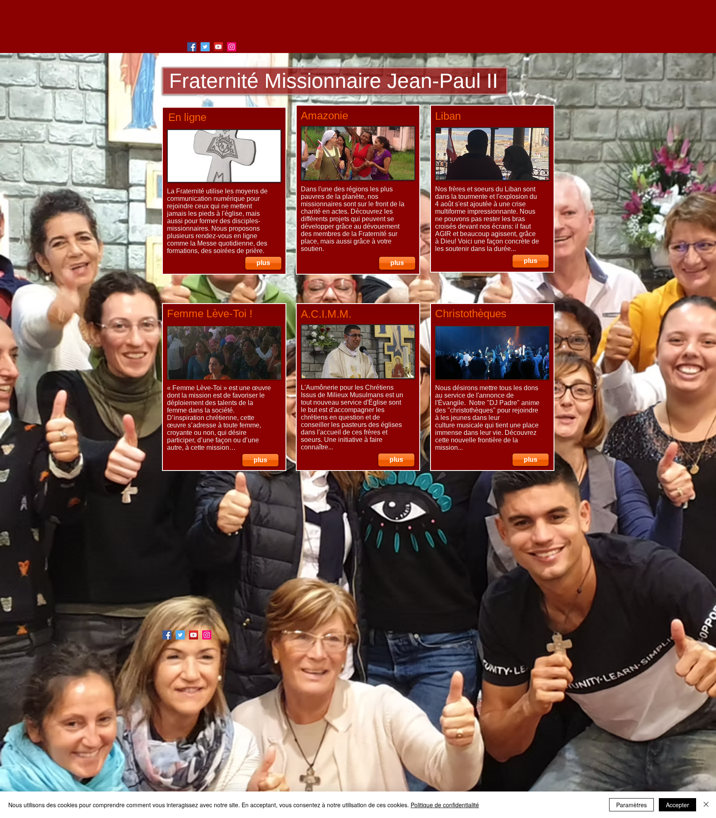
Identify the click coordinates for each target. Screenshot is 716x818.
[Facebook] (191, 46)
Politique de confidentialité (445, 805)
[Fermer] (706, 804)
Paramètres (631, 805)
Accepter (677, 805)
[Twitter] (205, 46)
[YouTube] (218, 46)
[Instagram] (231, 46)
